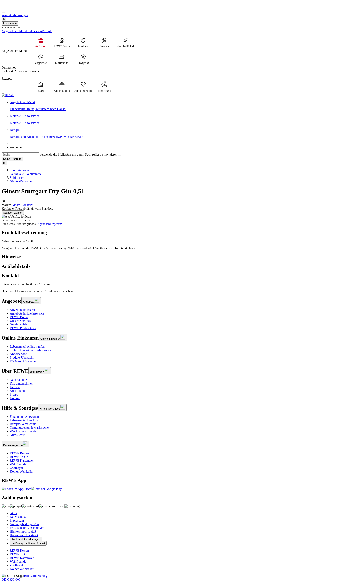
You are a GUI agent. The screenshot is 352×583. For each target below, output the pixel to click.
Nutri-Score (17, 435)
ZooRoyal (16, 468)
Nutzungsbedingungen (24, 524)
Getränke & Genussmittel (26, 174)
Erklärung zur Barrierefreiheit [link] (28, 543)
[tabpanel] (176, 284)
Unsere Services (20, 320)
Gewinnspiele (19, 324)
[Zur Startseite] (15, 8)
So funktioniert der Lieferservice (30, 350)
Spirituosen (17, 177)
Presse (14, 394)
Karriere (15, 387)
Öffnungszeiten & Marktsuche (29, 427)
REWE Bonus (19, 317)
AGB (13, 513)
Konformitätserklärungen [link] (25, 539)
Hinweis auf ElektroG (24, 535)
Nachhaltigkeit (19, 379)
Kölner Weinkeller (21, 471)
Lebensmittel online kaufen (27, 346)
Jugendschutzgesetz (49, 224)
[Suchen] (119, 155)
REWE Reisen (19, 453)
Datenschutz (18, 516)
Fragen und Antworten (24, 416)
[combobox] (20, 154)
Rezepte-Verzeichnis (23, 424)
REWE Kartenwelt (22, 460)
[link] (180, 105)
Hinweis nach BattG (23, 531)
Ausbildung (17, 390)
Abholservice (18, 354)
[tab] (176, 257)
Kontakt (15, 398)
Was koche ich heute (23, 431)
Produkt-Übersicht (21, 357)
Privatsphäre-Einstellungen (27, 527)
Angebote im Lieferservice (27, 313)
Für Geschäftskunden (23, 361)
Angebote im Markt (22, 309)
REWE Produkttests (23, 328)
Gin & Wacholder (21, 181)
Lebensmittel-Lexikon (24, 420)
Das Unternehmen (21, 383)
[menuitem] (40, 42)
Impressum (17, 520)
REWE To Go (19, 457)
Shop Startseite (19, 170)
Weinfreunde (18, 464)
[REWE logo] (8, 95)
